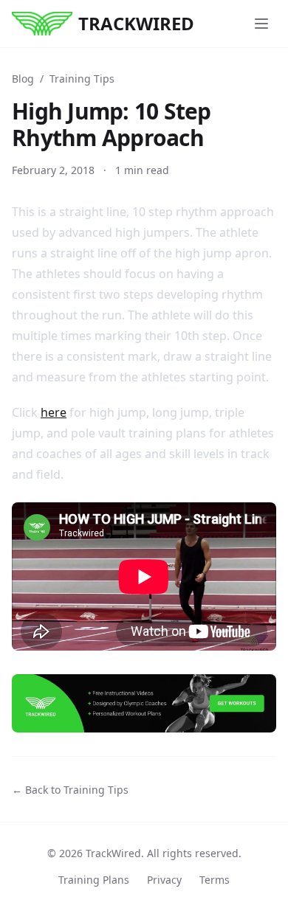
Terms (214, 880)
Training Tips (81, 79)
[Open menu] (261, 23)
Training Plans (93, 880)
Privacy (164, 880)
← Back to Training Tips (70, 790)
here (53, 412)
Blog (23, 79)
